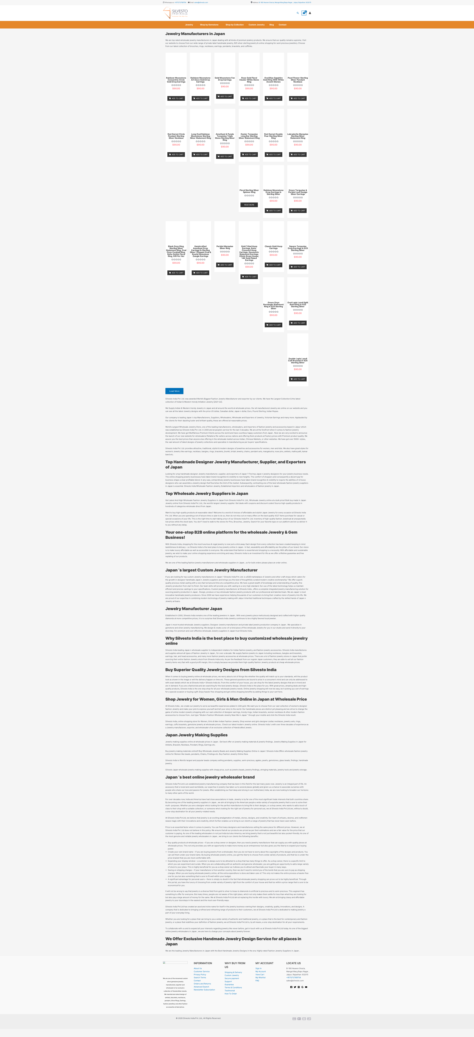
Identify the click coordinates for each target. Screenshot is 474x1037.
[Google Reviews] (302, 987)
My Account (261, 971)
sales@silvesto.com (201, 2)
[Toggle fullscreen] (11, 1031)
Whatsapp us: (169, 2)
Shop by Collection (235, 24)
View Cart (260, 974)
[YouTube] (306, 987)
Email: (191, 2)
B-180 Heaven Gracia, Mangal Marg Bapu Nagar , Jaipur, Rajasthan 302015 (285, 2)
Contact (282, 24)
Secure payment (232, 978)
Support (228, 981)
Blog (271, 24)
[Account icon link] (310, 13)
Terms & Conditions (233, 987)
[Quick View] (178, 92)
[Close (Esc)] (27, 1031)
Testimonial (230, 990)
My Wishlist (261, 977)
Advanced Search (201, 987)
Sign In (259, 968)
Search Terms (200, 977)
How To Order (231, 993)
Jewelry (189, 24)
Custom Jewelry (257, 24)
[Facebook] (291, 987)
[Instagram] (299, 987)
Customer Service (202, 971)
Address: (255, 2)
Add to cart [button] (177, 98)
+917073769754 (180, 2)
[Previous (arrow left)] (3, 1035)
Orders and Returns (202, 983)
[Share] (19, 1031)
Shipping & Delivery (233, 972)
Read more (249, 205)
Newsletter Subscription (204, 990)
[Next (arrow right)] (11, 1035)
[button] (298, 13)
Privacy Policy (200, 974)
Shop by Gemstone (209, 24)
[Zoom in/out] (3, 1031)
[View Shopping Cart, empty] (304, 13)
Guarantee (229, 984)
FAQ (257, 980)
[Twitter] (295, 987)
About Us (198, 968)
